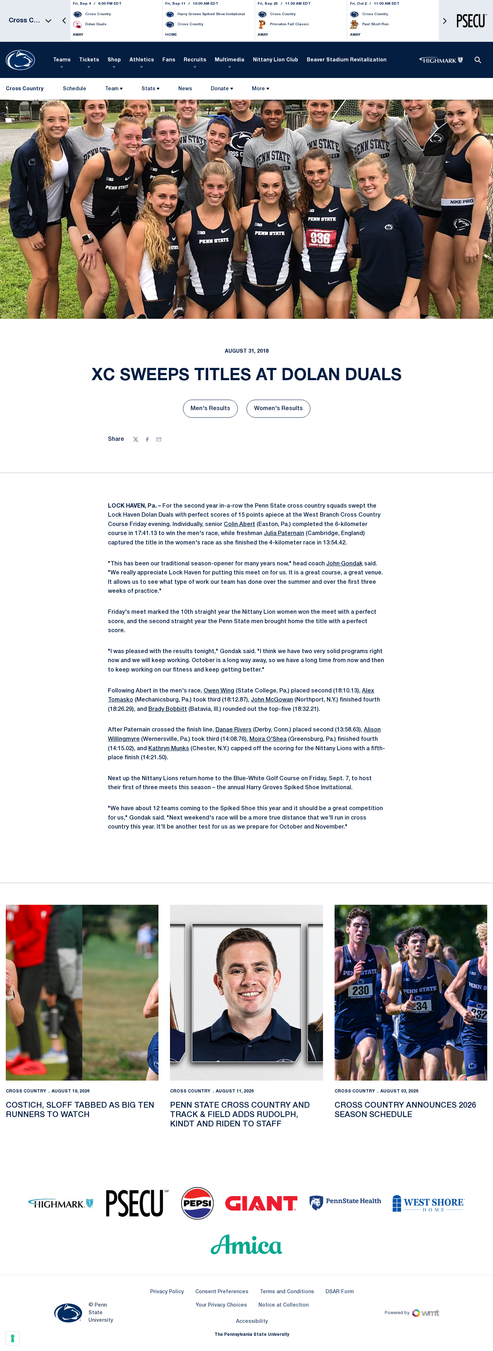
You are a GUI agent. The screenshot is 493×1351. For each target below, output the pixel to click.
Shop (114, 60)
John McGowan (272, 700)
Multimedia (229, 60)
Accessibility (252, 1321)
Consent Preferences (221, 1292)
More (258, 89)
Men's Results (214, 411)
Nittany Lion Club (275, 60)
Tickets (89, 60)
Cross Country (26, 1091)
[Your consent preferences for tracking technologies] (12, 1338)
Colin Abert (239, 524)
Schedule (74, 89)
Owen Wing (219, 691)
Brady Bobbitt (167, 709)
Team (111, 89)
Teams (61, 60)
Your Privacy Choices (221, 1305)
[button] (64, 21)
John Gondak (344, 563)
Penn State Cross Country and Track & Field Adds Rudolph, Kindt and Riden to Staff (240, 1115)
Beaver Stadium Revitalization (347, 60)
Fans (168, 60)
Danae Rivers (233, 730)
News (185, 89)
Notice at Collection (283, 1305)
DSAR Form (340, 1292)
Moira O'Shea (268, 739)
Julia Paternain (284, 533)
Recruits (195, 60)
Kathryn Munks (168, 748)
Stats (148, 89)
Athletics (142, 60)
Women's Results (282, 411)
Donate (220, 89)
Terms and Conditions (287, 1292)
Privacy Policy (167, 1292)
